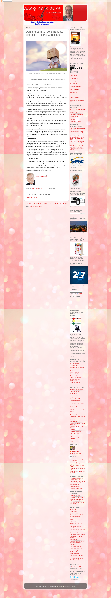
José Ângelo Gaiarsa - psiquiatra (77, 534)
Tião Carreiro (73, 435)
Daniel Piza (73, 521)
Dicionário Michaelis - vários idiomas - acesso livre (76, 479)
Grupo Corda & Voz (74, 413)
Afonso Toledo (73, 509)
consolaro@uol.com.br (41, 176)
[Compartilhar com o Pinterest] (54, 188)
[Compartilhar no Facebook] (53, 188)
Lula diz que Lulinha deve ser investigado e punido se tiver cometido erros (77, 143)
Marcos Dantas (73, 539)
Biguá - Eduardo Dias (75, 97)
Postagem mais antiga (60, 203)
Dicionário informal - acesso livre (77, 497)
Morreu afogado (73, 81)
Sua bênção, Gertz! (74, 551)
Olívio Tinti (72, 429)
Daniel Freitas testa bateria (76, 398)
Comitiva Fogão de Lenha (76, 375)
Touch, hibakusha (74, 75)
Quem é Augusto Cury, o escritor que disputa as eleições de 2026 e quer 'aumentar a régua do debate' (77, 137)
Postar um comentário (32, 197)
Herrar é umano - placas (75, 121)
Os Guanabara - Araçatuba (76, 431)
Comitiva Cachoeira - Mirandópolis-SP (75, 373)
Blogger (73, 586)
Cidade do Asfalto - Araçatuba (77, 518)
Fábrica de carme (74, 78)
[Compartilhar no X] (52, 188)
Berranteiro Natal (74, 365)
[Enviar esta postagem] (47, 188)
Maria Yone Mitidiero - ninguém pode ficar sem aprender (77, 542)
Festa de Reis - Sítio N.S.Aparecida (75, 380)
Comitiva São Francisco (75, 377)
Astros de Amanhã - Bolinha (76, 389)
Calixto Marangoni (74, 391)
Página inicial (47, 203)
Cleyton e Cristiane (74, 395)
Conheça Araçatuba (74, 462)
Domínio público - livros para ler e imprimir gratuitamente (77, 482)
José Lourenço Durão (75, 532)
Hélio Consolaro (75, 451)
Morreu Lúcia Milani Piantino (76, 548)
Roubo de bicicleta (74, 89)
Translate (81, 293)
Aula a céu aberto (74, 94)
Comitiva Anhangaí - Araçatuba (77, 367)
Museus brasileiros (74, 484)
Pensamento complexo (75, 86)
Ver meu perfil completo (75, 453)
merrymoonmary (60, 586)
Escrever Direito (74, 116)
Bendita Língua (73, 112)
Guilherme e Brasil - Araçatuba (77, 414)
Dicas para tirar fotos (75, 495)
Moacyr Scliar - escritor (75, 546)
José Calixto (73, 419)
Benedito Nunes (74, 513)
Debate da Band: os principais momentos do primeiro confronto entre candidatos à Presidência (77, 133)
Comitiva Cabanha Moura (76, 370)
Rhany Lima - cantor (74, 433)
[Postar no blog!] (51, 188)
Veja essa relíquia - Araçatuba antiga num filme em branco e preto (77, 465)
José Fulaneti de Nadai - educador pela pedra (75, 527)
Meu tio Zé (72, 544)
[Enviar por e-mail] (49, 188)
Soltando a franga (74, 550)
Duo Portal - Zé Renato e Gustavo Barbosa (76, 407)
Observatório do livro (75, 486)
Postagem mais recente (33, 203)
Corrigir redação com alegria (76, 114)
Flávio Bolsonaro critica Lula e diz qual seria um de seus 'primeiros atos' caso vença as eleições (77, 147)
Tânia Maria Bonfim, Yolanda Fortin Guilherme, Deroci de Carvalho (77, 560)
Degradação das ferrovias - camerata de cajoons (76, 401)
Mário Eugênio (73, 421)
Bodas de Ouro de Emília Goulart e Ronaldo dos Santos (77, 515)
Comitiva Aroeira (74, 369)
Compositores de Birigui (75, 397)
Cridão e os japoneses (75, 519)
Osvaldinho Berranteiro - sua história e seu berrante (76, 383)
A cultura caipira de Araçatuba (77, 363)
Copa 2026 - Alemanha (75, 83)
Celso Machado (73, 393)
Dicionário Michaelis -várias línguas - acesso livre (76, 500)
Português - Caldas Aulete (76, 488)
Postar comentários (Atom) (36, 206)
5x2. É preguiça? (74, 92)
